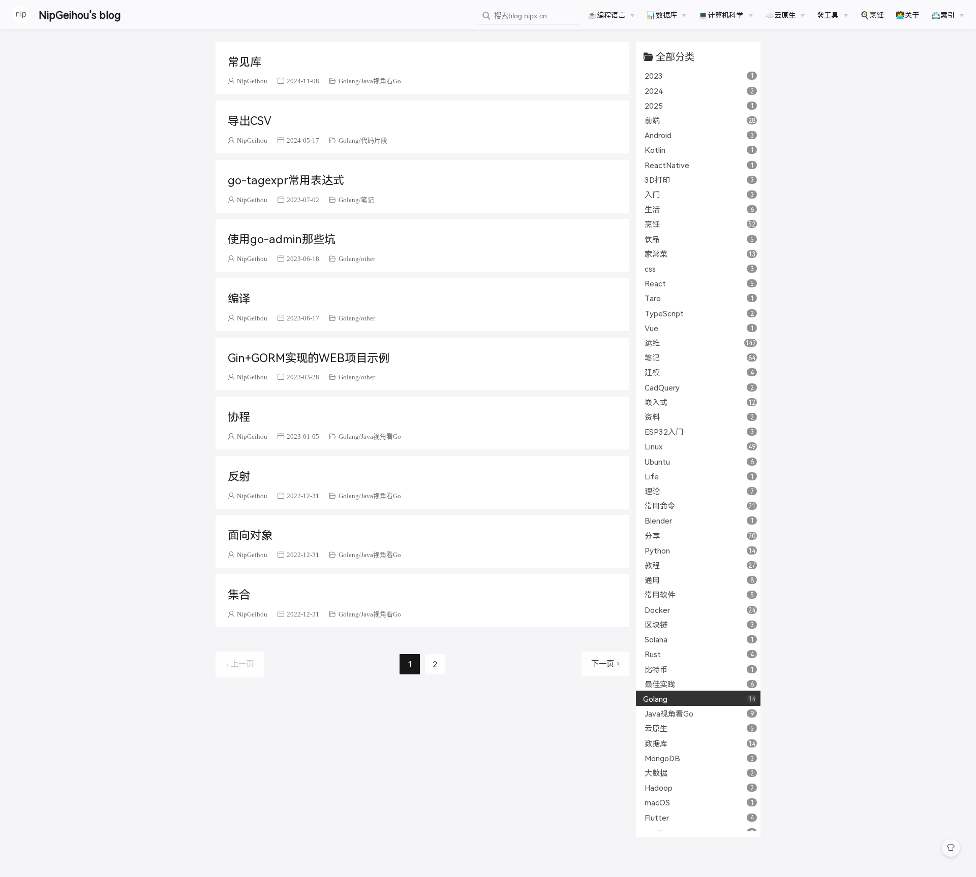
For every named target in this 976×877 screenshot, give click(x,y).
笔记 (367, 200)
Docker (700, 609)
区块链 (699, 624)
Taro (699, 298)
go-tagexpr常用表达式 (286, 179)
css (699, 268)
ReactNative (699, 164)
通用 (699, 579)
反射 (239, 475)
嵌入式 (700, 402)
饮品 (699, 239)
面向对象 (250, 534)
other (368, 258)
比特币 (699, 669)
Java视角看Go (381, 81)
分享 (700, 535)
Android (699, 134)
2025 (699, 105)
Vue (699, 327)
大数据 (699, 772)
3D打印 (699, 179)
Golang (349, 81)
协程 (239, 416)
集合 (239, 594)
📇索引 (943, 14)
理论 (699, 490)
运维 (700, 342)
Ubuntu (699, 461)
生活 (699, 209)
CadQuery (699, 387)
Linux (700, 446)
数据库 (700, 743)
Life (699, 476)
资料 (699, 416)
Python (700, 550)
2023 (699, 75)
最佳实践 (699, 683)
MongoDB (699, 758)
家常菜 (700, 253)
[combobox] (529, 16)
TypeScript (699, 313)
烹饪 (700, 223)
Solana (699, 639)
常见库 (244, 61)
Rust (699, 653)
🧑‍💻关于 (907, 14)
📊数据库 (662, 14)
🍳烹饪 (871, 14)
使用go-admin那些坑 (282, 238)
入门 (699, 194)
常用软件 (699, 594)
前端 (700, 120)
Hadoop (699, 787)
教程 (700, 565)
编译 (239, 297)
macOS (699, 802)
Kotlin (699, 149)
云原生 (699, 728)
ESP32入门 (699, 431)
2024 (699, 90)
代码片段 (374, 140)
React (699, 283)
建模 (699, 372)
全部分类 (675, 56)
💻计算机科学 (720, 14)
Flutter (699, 817)
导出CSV (249, 120)
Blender (699, 520)
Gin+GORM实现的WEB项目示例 (308, 357)
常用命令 (700, 505)
